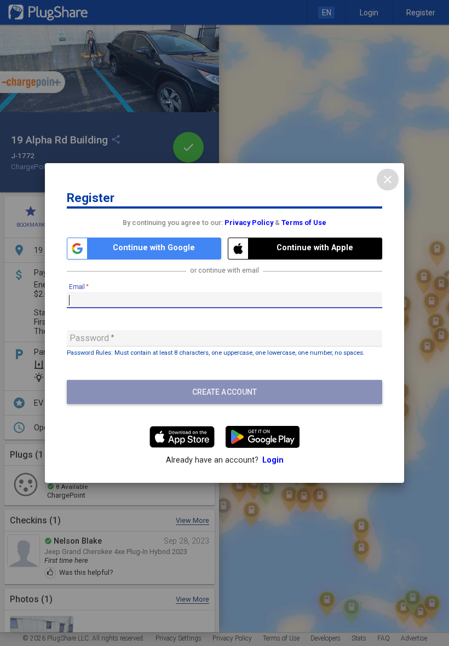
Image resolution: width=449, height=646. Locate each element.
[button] (144, 248)
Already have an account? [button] (225, 460)
